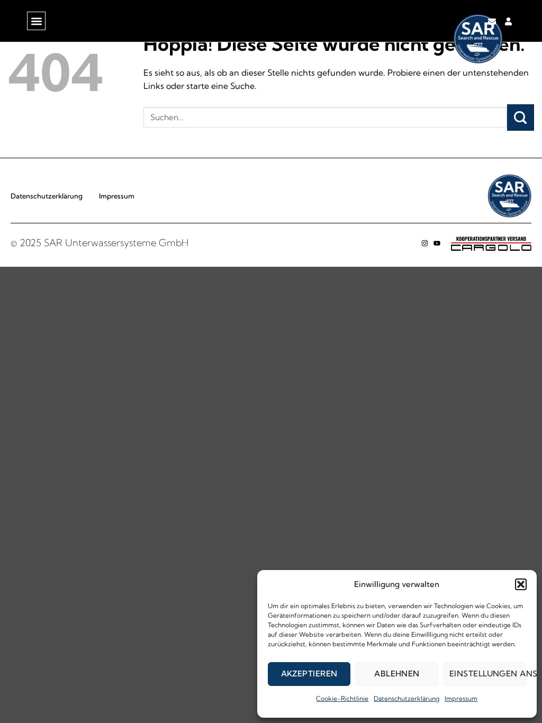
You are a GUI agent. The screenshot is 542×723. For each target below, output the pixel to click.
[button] (521, 584)
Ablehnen (397, 673)
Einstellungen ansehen (487, 673)
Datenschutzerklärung (406, 698)
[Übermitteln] (520, 117)
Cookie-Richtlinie (342, 698)
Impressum (461, 698)
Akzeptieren (309, 673)
